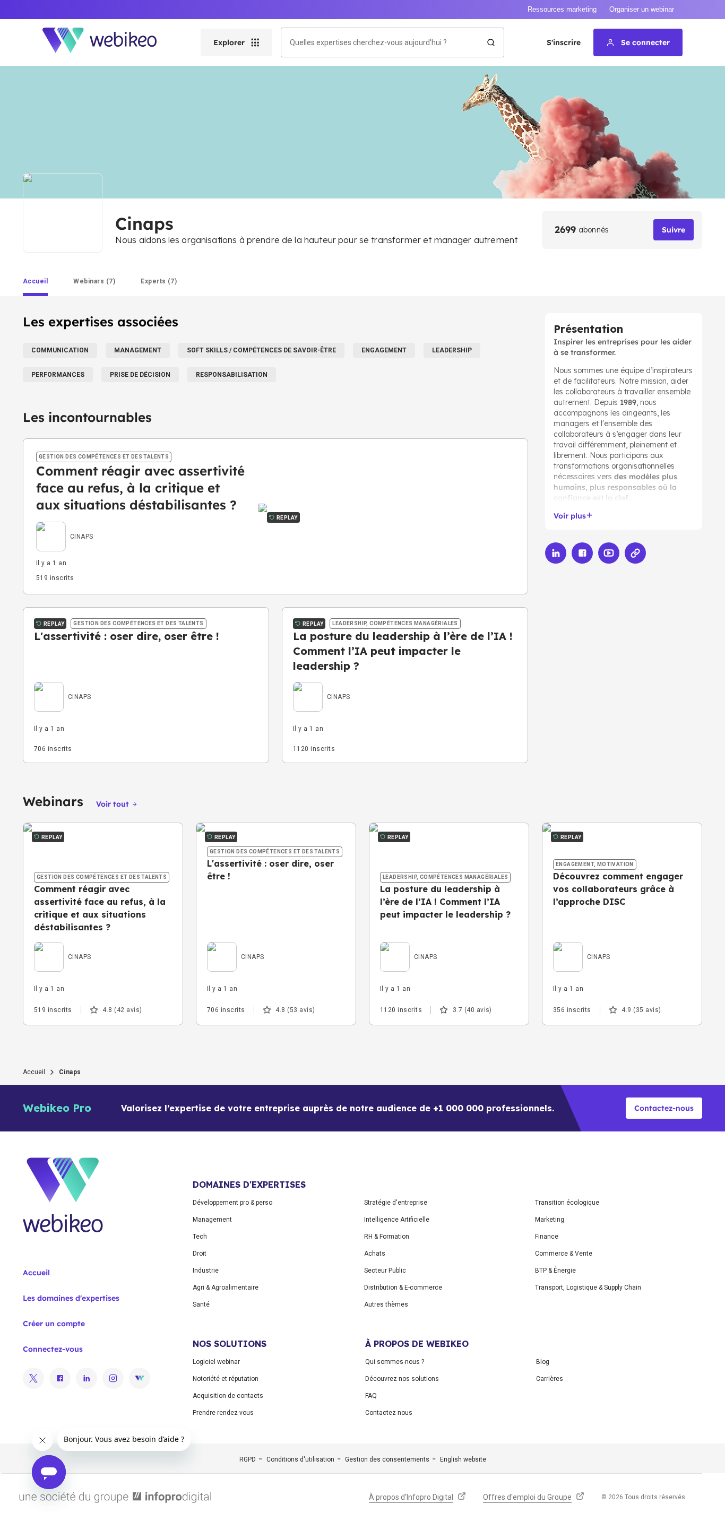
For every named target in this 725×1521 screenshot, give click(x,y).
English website (463, 1459)
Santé (201, 1304)
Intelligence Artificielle (396, 1219)
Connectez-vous (53, 1349)
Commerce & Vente (563, 1253)
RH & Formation (386, 1236)
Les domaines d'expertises (71, 1298)
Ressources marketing (562, 9)
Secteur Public (385, 1270)
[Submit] (490, 42)
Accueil (34, 1072)
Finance (546, 1236)
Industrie (206, 1270)
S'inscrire (564, 42)
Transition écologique (567, 1202)
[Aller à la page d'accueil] (108, 42)
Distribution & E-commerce (403, 1287)
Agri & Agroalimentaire (225, 1287)
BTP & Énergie (555, 1270)
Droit (199, 1253)
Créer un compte (54, 1323)
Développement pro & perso (232, 1202)
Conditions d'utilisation (300, 1459)
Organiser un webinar (641, 9)
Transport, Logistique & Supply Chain (588, 1287)
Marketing (549, 1219)
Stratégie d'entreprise (395, 1202)
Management (212, 1219)
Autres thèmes (386, 1304)
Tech (200, 1236)
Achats (374, 1253)
